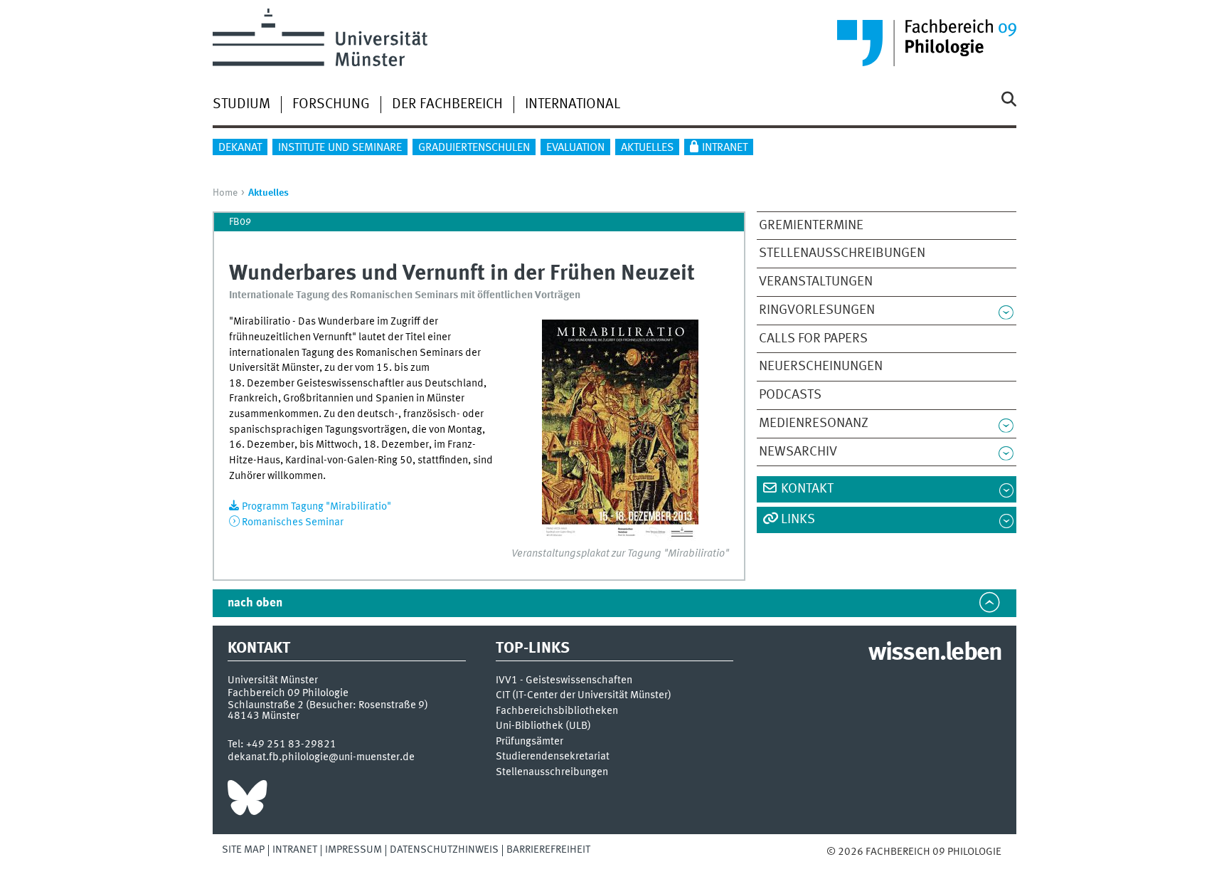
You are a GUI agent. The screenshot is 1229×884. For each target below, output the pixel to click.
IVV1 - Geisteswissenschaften (564, 680)
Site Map (243, 850)
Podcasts (790, 395)
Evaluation (575, 148)
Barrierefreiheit (548, 850)
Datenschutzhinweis (444, 850)
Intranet (724, 148)
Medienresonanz (813, 423)
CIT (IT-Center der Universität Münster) (583, 695)
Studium (241, 105)
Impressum (353, 850)
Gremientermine (811, 225)
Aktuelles (647, 148)
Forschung (331, 105)
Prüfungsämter (529, 742)
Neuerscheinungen (821, 366)
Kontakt (807, 489)
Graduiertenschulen (474, 148)
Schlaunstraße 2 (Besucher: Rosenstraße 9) (328, 705)
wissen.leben (934, 653)
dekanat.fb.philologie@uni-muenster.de (321, 757)
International (572, 105)
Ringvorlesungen (817, 310)
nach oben (255, 603)
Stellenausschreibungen (842, 253)
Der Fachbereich (447, 105)
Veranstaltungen (816, 281)
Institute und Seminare (340, 148)
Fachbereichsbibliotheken (557, 711)
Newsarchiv (798, 452)
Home (225, 193)
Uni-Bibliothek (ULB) (543, 726)
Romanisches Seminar (293, 522)
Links (798, 519)
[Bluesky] (247, 801)
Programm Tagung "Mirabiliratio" (316, 506)
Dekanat (240, 148)
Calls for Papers (813, 338)
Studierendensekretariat (553, 757)
